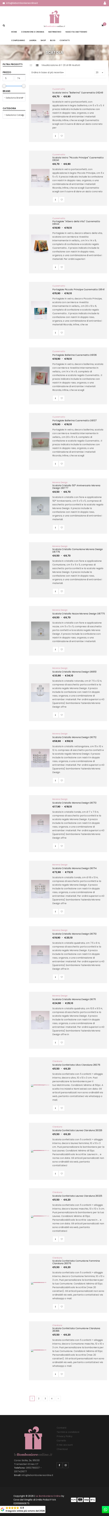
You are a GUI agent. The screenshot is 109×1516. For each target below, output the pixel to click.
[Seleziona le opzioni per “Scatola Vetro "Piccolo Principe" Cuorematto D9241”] (55, 200)
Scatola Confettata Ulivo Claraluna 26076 (76, 1064)
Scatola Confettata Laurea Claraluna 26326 (77, 1130)
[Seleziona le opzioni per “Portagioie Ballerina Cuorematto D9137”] (55, 464)
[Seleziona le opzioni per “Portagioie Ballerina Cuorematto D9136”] (55, 398)
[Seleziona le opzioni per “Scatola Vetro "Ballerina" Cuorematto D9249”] (55, 136)
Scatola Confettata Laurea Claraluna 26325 (77, 1196)
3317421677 (20, 1471)
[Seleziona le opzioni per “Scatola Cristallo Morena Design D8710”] (55, 977)
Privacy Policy (65, 1436)
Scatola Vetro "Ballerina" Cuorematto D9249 (77, 92)
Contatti (61, 1427)
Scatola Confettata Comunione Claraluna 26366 (76, 1330)
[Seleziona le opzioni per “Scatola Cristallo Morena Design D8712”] (55, 780)
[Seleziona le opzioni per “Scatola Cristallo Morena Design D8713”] (55, 846)
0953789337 (33, 1467)
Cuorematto (58, 89)
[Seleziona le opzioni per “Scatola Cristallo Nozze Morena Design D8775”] (55, 649)
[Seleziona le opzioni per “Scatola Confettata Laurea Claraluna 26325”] (55, 1239)
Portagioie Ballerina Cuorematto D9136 (74, 355)
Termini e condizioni (68, 1432)
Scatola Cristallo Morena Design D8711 (74, 999)
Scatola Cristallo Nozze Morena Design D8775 (78, 613)
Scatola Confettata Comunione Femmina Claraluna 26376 (76, 1262)
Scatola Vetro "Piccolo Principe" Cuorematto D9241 (78, 159)
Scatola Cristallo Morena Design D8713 (74, 802)
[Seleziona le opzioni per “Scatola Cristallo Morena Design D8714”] (55, 911)
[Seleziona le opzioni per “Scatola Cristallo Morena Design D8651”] (55, 715)
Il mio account (65, 1444)
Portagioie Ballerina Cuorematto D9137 (74, 420)
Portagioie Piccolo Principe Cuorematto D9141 (78, 289)
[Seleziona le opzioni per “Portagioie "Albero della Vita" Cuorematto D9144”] (55, 267)
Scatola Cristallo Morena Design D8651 (74, 671)
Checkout (62, 1449)
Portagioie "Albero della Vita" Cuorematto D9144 (76, 223)
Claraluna (57, 1061)
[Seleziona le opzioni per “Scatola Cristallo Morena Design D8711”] (55, 1042)
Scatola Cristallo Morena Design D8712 (74, 737)
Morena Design (60, 482)
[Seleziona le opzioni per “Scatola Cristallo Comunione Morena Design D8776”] (55, 591)
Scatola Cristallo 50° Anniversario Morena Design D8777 (76, 487)
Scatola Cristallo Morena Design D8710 (74, 933)
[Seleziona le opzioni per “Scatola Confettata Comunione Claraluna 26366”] (55, 1374)
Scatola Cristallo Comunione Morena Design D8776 (77, 550)
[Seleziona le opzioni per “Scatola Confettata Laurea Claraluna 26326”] (55, 1173)
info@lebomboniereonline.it (22, 3)
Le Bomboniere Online (48, 1496)
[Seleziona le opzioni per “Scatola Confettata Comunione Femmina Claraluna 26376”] (55, 1306)
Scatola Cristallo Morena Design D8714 (74, 868)
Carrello (61, 1440)
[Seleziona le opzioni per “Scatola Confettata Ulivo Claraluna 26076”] (55, 1108)
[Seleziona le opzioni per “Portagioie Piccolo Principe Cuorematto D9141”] (55, 333)
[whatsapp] (105, 1509)
